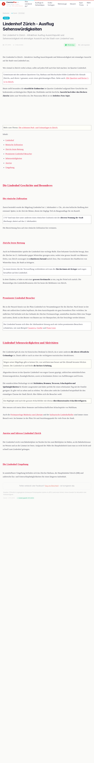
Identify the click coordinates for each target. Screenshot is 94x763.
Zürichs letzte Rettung (15, 149)
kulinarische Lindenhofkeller (62, 415)
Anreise (9, 163)
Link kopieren (85, 45)
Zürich (18, 13)
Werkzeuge (62, 4)
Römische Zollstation (14, 145)
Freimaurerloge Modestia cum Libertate (27, 415)
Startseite (6, 13)
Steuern (73, 4)
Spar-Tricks (81, 4)
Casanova (32, 328)
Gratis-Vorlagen (51, 4)
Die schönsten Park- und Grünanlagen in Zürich (38, 128)
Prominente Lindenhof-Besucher (19, 154)
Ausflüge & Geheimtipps (39, 4)
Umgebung (10, 167)
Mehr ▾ (89, 4)
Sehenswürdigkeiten (14, 158)
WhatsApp (71, 45)
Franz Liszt (51, 328)
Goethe (40, 328)
